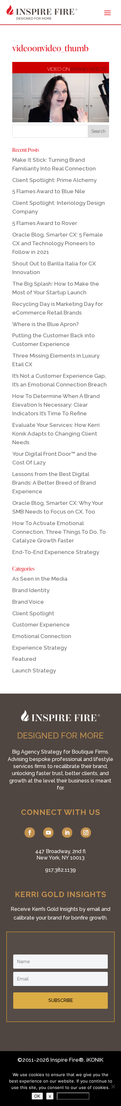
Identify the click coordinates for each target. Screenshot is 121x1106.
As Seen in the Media (39, 578)
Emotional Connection (41, 636)
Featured (24, 659)
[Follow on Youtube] (48, 832)
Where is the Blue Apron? (45, 324)
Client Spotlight (33, 613)
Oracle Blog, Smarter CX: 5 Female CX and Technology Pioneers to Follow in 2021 (57, 243)
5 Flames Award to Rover (44, 223)
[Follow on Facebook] (30, 832)
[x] (113, 1086)
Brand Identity (30, 590)
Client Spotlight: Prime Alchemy (54, 180)
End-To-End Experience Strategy (55, 552)
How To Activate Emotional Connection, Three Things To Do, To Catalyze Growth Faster (59, 532)
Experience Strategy (39, 647)
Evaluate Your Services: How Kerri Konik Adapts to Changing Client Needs (56, 433)
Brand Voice (28, 602)
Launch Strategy (34, 670)
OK (37, 1096)
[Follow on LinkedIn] (67, 832)
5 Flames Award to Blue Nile (48, 191)
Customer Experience (41, 624)
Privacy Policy (73, 1096)
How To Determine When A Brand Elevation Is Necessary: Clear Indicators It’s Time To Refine (56, 405)
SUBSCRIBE (60, 1000)
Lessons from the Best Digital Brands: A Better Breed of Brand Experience (54, 483)
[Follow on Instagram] (86, 832)
